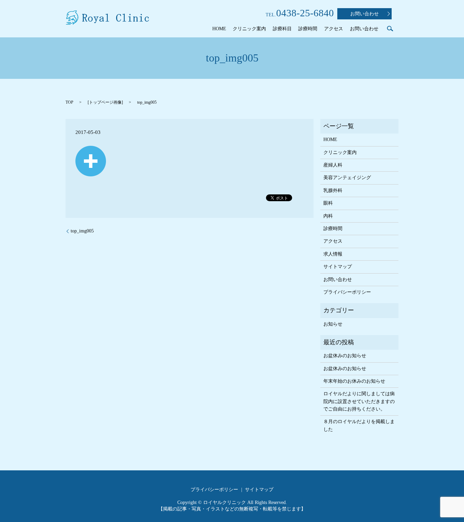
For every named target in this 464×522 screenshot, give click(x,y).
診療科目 (282, 28)
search (390, 28)
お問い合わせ (364, 13)
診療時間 (307, 28)
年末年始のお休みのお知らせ (354, 381)
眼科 (328, 203)
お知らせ (332, 324)
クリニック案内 (249, 28)
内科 (328, 216)
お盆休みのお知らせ (344, 355)
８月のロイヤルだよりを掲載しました (359, 425)
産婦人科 (332, 165)
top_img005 (82, 230)
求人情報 (332, 254)
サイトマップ (337, 266)
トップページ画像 (105, 102)
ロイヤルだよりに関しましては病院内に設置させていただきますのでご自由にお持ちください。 (359, 401)
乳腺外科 (332, 190)
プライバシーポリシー (347, 292)
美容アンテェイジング (347, 177)
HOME (219, 28)
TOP (69, 102)
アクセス (333, 28)
